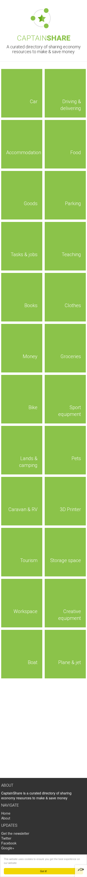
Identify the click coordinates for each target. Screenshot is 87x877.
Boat (32, 662)
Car (33, 101)
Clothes (73, 305)
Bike (33, 407)
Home (5, 813)
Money (30, 356)
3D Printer (70, 509)
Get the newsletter (15, 833)
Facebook (8, 843)
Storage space (65, 560)
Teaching (71, 254)
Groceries (70, 356)
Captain (43, 38)
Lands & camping (28, 461)
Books (30, 305)
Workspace (25, 611)
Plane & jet (69, 662)
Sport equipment (69, 411)
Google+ (7, 847)
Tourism (28, 560)
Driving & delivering (70, 105)
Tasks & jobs (24, 254)
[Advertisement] (43, 729)
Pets (76, 458)
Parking (73, 203)
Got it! (43, 871)
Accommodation (23, 152)
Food (75, 152)
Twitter (6, 838)
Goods (30, 203)
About (5, 818)
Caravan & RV (22, 509)
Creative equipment (69, 614)
